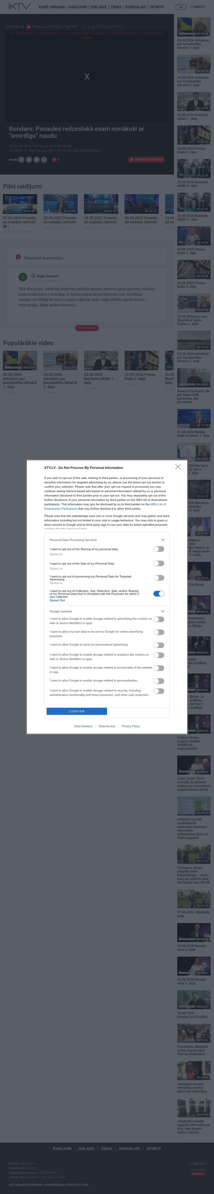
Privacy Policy (131, 726)
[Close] (179, 468)
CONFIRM (77, 711)
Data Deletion (83, 726)
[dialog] (107, 597)
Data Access (107, 726)
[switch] (158, 549)
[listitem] (107, 540)
